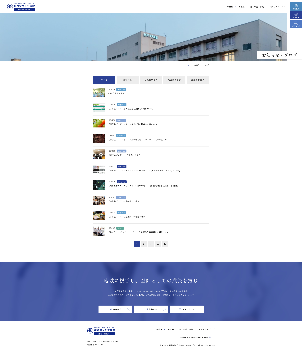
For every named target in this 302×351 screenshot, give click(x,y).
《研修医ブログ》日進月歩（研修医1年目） (127, 216)
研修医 (230, 6)
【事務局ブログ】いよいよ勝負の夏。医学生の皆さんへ (132, 124)
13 (165, 243)
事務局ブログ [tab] (197, 79)
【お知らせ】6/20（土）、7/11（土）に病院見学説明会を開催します (138, 232)
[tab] (115, 309)
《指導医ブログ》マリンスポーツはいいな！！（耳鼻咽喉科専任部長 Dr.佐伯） (143, 185)
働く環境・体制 (257, 6)
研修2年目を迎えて (116, 93)
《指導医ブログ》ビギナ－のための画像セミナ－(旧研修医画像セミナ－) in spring (144, 170)
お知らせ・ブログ (277, 6)
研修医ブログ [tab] (151, 79)
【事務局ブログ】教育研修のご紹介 (123, 201)
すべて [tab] (104, 79)
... (158, 243)
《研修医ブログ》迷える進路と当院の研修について (130, 108)
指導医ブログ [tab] (174, 79)
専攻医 (242, 6)
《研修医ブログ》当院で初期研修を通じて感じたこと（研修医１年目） (139, 139)
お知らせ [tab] (127, 79)
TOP (188, 65)
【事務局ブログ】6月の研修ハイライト (125, 155)
